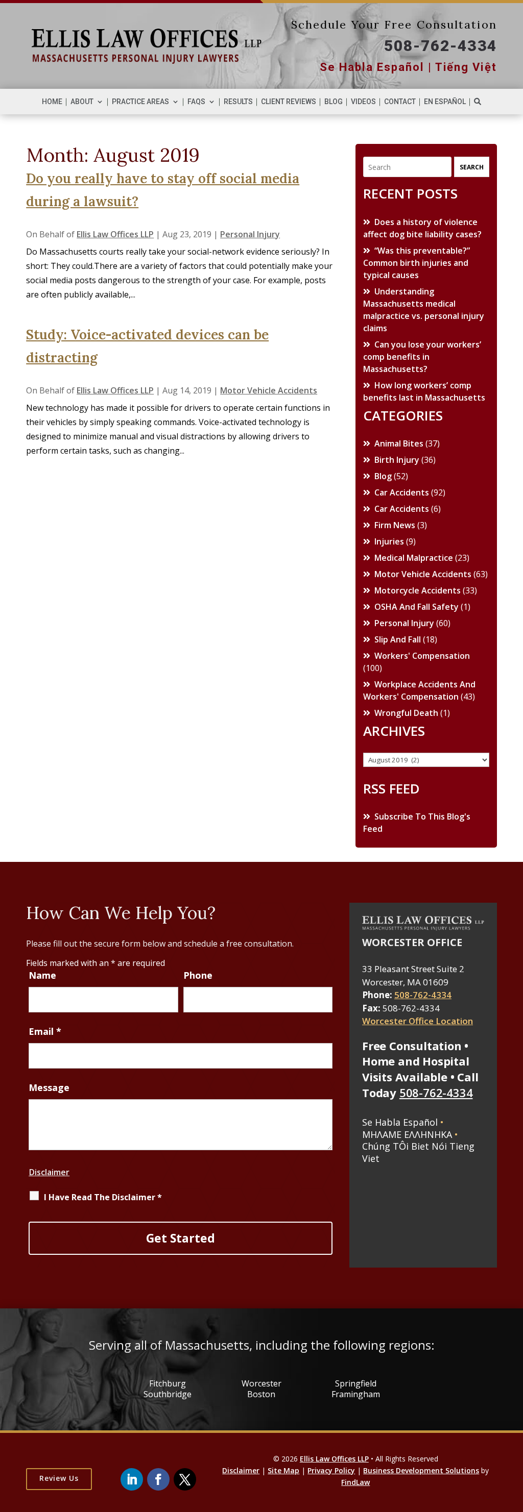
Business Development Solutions (421, 1470)
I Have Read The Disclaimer (103, 1197)
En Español (445, 102)
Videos (363, 102)
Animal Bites (398, 443)
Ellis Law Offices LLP (115, 234)
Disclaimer (49, 1172)
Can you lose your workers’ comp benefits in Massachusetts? (422, 357)
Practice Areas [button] (140, 102)
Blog (333, 102)
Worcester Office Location (417, 1021)
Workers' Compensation (422, 655)
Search (472, 167)
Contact (400, 102)
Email (45, 1031)
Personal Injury (250, 234)
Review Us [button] (59, 1478)
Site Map (283, 1470)
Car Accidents (401, 492)
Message (49, 1087)
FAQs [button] (196, 102)
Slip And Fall (397, 639)
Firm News (394, 525)
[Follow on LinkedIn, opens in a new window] (132, 1479)
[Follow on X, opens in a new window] (185, 1479)
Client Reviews (288, 102)
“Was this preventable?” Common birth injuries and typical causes (416, 263)
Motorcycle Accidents (417, 590)
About (81, 102)
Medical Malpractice (413, 557)
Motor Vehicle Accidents (268, 390)
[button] (480, 1485)
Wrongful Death (406, 712)
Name (42, 975)
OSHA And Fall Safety (416, 606)
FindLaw (355, 1482)
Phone (197, 975)
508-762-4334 (440, 46)
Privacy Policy (331, 1470)
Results (238, 102)
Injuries (389, 541)
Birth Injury (396, 459)
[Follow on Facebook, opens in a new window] (158, 1479)
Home (52, 102)
